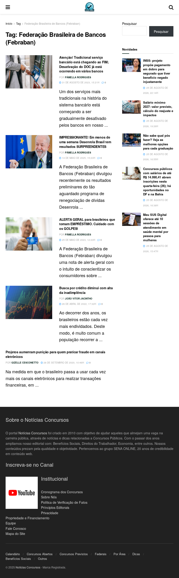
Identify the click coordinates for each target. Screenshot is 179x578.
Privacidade (49, 512)
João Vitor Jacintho (78, 298)
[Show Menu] (8, 7)
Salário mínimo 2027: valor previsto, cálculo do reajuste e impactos (158, 108)
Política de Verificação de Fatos (64, 502)
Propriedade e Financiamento (27, 518)
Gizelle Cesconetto (24, 362)
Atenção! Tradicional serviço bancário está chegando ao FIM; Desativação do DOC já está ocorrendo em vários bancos (84, 64)
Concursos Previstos (74, 554)
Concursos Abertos (40, 554)
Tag (18, 23)
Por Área (119, 554)
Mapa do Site (15, 533)
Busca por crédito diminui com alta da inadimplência (86, 290)
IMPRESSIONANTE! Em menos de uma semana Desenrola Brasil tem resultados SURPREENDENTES (85, 142)
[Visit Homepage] (89, 7)
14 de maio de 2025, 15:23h (78, 158)
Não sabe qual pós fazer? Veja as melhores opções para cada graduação (158, 141)
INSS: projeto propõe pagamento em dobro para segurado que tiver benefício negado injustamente (156, 71)
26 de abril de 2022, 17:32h (78, 304)
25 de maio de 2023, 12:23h (78, 239)
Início (9, 23)
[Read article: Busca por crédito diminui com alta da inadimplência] (29, 302)
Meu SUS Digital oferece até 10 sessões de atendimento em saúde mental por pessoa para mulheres (155, 227)
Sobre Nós (49, 497)
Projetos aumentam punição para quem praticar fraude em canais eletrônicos (55, 354)
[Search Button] (171, 7)
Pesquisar (129, 23)
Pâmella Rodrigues (78, 77)
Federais (101, 554)
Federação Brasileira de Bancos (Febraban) (52, 23)
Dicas (136, 554)
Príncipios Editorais (55, 507)
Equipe (11, 523)
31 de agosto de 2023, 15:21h (80, 82)
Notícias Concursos (32, 433)
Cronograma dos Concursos (62, 492)
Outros (42, 558)
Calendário (13, 554)
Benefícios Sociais (18, 558)
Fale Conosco (16, 528)
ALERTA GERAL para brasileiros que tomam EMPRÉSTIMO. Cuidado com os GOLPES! (87, 224)
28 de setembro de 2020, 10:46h (63, 362)
